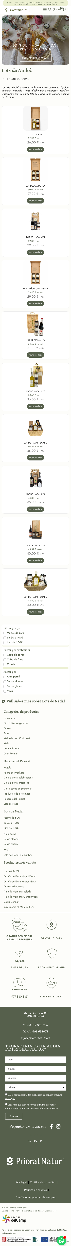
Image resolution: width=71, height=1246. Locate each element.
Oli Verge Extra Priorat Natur (20, 881)
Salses (7, 733)
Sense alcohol (11, 839)
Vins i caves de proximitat (18, 788)
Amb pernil (10, 834)
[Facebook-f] (51, 1126)
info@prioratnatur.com (35, 1038)
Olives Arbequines (14, 886)
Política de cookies (35, 1189)
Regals (7, 767)
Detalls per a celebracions (18, 777)
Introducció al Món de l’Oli (19, 907)
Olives (7, 728)
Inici (5, 78)
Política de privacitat (42, 1182)
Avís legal (21, 1182)
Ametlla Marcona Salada (17, 891)
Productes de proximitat (17, 794)
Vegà (6, 849)
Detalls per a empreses (16, 783)
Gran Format (11, 753)
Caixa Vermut (11, 902)
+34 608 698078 (37, 1031)
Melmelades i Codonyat (17, 738)
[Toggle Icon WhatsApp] (61, 1240)
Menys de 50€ (12, 818)
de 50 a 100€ (11, 823)
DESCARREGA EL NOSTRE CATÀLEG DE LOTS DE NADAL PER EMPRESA (35, 2)
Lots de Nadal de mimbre (18, 855)
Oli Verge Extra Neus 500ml (20, 876)
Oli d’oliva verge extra (16, 723)
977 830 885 (19, 996)
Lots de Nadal (11, 804)
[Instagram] (58, 1126)
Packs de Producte (14, 773)
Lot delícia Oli (11, 871)
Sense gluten (11, 844)
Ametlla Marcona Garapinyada (21, 897)
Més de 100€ (11, 828)
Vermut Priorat (11, 748)
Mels (6, 743)
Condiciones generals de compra (35, 1197)
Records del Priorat (14, 799)
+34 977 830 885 (37, 1025)
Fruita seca (10, 718)
